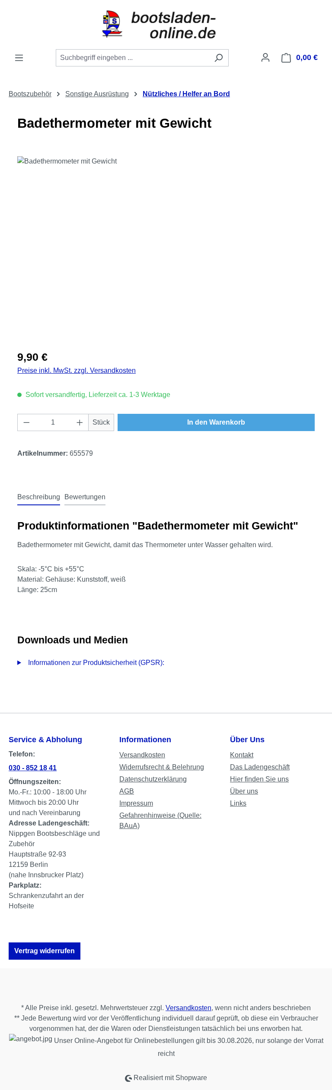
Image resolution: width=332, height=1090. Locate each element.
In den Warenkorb (216, 422)
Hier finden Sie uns (259, 779)
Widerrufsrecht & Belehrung (161, 767)
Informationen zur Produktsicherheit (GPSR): (96, 662)
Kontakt (241, 755)
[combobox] (132, 57)
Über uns (244, 791)
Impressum (136, 803)
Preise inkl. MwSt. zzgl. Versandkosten (76, 370)
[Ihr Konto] (265, 57)
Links (238, 803)
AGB (126, 791)
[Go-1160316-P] (165, 249)
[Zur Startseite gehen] (166, 24)
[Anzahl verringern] (26, 422)
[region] (166, 249)
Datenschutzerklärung (153, 779)
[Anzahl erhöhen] (80, 422)
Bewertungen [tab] (84, 497)
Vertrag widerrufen (44, 951)
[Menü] (19, 57)
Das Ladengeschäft (260, 767)
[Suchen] (218, 57)
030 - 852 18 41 (33, 768)
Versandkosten (142, 755)
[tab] (38, 497)
